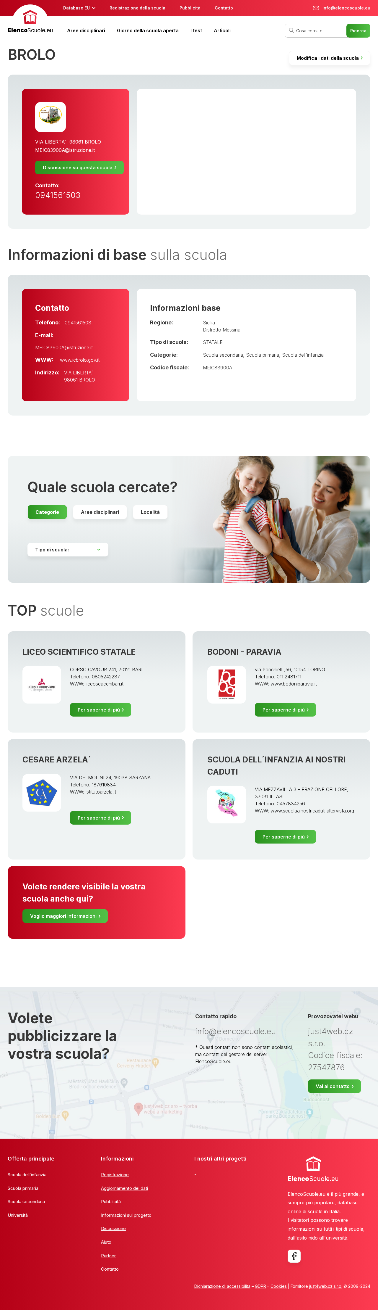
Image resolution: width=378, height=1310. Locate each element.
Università (18, 1215)
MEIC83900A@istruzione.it (65, 150)
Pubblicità (190, 7)
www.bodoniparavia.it (294, 684)
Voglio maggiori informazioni (63, 916)
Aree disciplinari (86, 30)
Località (150, 512)
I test (196, 30)
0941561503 (58, 195)
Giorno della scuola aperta (148, 30)
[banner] (30, 19)
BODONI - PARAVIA (244, 652)
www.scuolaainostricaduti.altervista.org (312, 811)
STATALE (213, 342)
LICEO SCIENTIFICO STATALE (79, 652)
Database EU (76, 7)
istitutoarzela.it (101, 792)
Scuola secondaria (223, 355)
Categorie (47, 512)
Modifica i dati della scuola (328, 58)
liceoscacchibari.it (104, 684)
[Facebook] (294, 1256)
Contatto (224, 7)
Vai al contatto (333, 1086)
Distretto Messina (221, 330)
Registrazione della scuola (137, 7)
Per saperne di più (99, 710)
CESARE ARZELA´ (56, 760)
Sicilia (209, 323)
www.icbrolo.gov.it (80, 360)
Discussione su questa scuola (78, 167)
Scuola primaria (262, 355)
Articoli (222, 30)
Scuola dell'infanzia (303, 355)
